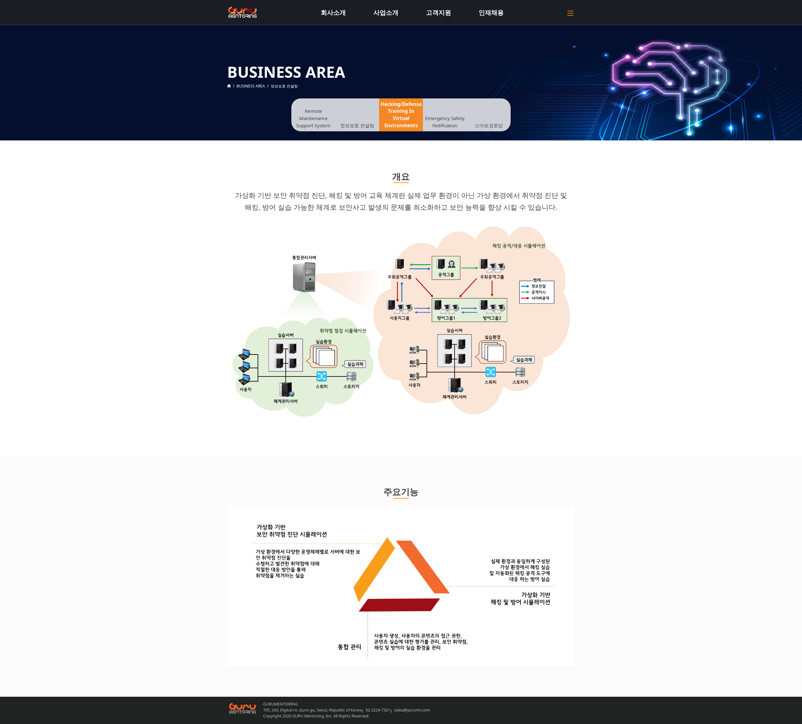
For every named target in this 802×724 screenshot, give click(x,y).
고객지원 (438, 12)
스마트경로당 (489, 125)
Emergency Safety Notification (445, 122)
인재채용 (491, 12)
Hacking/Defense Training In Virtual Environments (401, 115)
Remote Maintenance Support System (313, 118)
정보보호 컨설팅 (284, 86)
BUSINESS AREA (251, 86)
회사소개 (333, 12)
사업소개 (385, 12)
